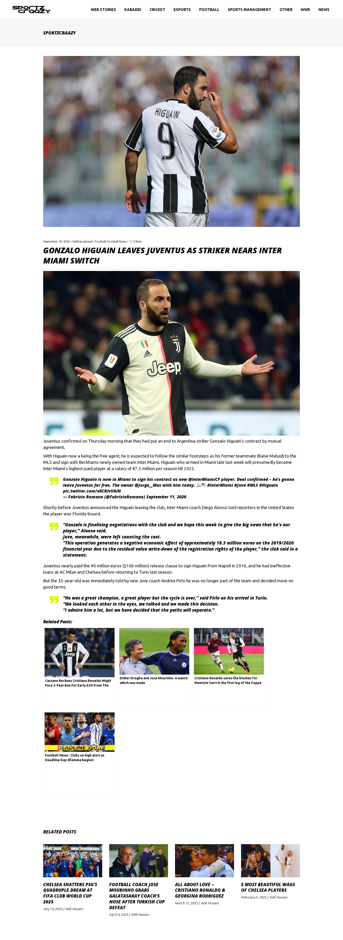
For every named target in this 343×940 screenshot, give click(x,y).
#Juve (240, 485)
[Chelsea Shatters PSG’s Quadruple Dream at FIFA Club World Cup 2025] (72, 860)
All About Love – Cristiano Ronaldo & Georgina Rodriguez (200, 890)
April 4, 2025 (118, 914)
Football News (116, 241)
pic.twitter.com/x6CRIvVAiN (92, 491)
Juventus (51, 441)
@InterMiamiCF (204, 479)
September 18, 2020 (56, 241)
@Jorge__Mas (148, 485)
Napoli (224, 565)
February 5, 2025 (254, 897)
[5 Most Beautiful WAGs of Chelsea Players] (270, 860)
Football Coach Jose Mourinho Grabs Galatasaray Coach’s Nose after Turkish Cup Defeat (137, 896)
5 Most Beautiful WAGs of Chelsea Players (268, 887)
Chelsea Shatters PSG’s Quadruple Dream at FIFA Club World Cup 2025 (70, 893)
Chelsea (93, 572)
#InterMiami (220, 485)
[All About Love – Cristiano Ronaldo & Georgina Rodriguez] (204, 860)
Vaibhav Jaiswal (82, 241)
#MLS (252, 485)
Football (100, 241)
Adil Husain (74, 909)
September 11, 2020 (166, 496)
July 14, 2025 (53, 909)
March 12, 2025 (186, 903)
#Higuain (268, 485)
